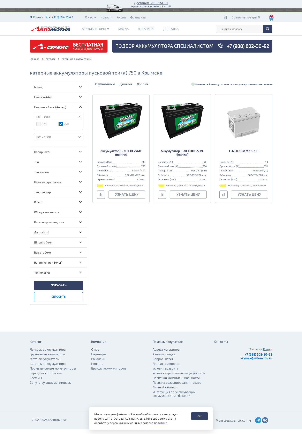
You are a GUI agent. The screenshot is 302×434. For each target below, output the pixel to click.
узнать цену (126, 194)
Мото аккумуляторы (45, 359)
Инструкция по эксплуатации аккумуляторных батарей (174, 393)
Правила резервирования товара (177, 382)
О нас (89, 17)
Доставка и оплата (166, 363)
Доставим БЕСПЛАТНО (151, 3)
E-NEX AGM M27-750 (243, 151)
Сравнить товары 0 (246, 17)
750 (66, 124)
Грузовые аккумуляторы (48, 354)
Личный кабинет (165, 387)
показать (59, 285)
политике (160, 423)
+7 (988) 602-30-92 (258, 354)
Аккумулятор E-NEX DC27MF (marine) (121, 152)
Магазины (146, 29)
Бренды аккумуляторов (108, 368)
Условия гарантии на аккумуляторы (179, 373)
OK (199, 416)
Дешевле (126, 84)
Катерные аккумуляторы (48, 363)
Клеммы (36, 378)
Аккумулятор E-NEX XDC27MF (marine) (182, 152)
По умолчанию (104, 84)
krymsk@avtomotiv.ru (256, 358)
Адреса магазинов (166, 349)
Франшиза (138, 17)
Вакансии (98, 359)
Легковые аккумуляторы (48, 349)
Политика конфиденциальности (176, 378)
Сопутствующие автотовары (51, 382)
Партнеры (98, 354)
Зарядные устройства (46, 373)
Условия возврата (165, 368)
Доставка (171, 29)
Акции (121, 17)
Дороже (143, 84)
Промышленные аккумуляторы (53, 368)
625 (44, 124)
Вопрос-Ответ (163, 359)
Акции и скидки (164, 354)
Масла (123, 29)
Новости (106, 17)
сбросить (59, 296)
